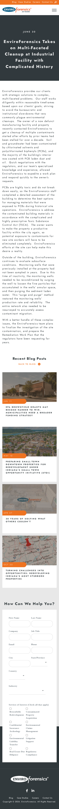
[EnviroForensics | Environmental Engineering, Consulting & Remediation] (29, 780)
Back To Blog (28, 364)
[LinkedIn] (32, 791)
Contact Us (47, 2)
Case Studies (24, 2)
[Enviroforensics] (16, 10)
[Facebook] (27, 791)
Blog (14, 2)
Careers (36, 2)
